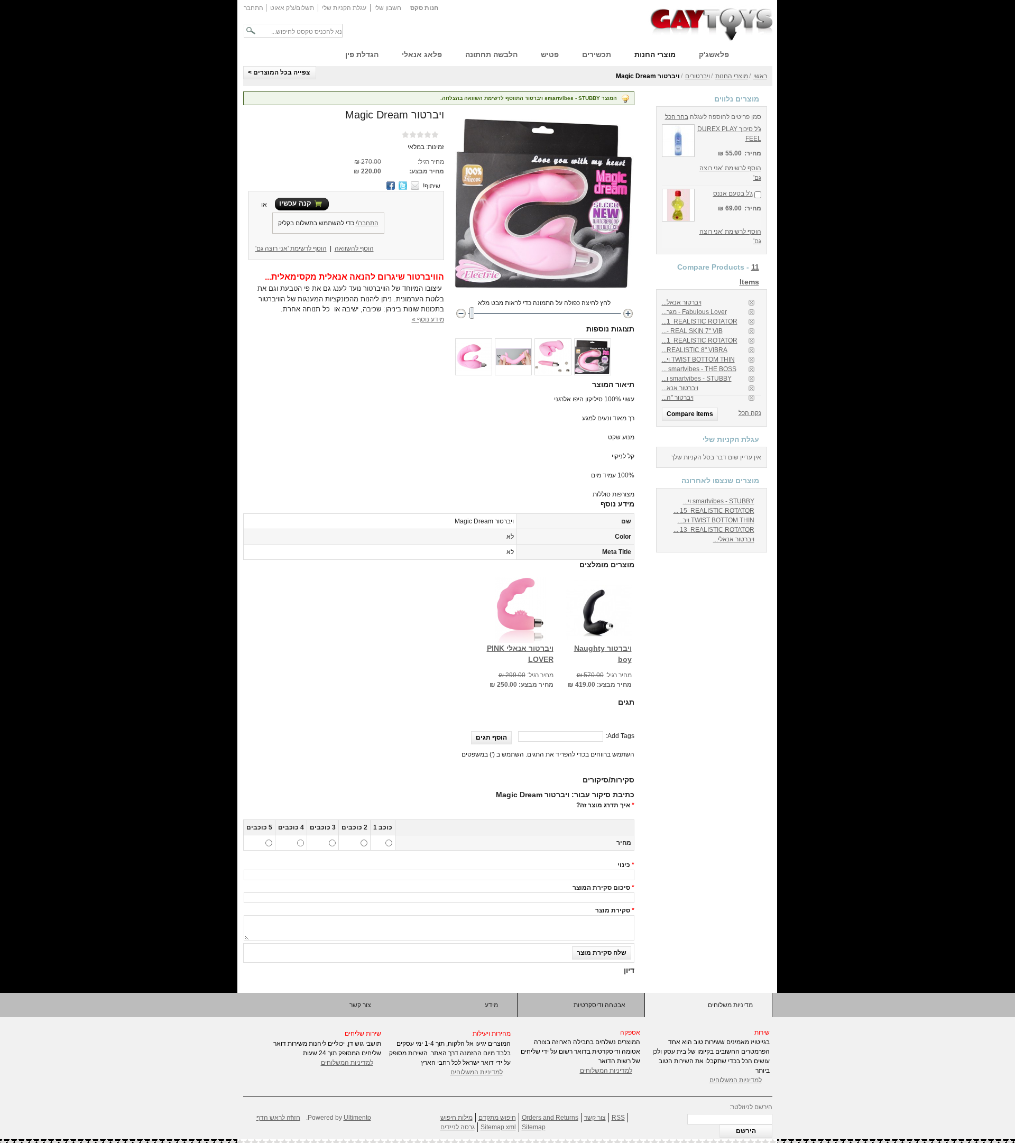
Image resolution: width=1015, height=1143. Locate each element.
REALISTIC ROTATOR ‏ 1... (699, 321)
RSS (618, 1117)
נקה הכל (750, 413)
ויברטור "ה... (678, 397)
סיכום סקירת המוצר (601, 887)
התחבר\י (367, 223)
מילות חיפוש (456, 1117)
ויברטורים (697, 76)
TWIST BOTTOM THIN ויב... (716, 520)
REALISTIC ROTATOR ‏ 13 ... (713, 529)
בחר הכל (676, 117)
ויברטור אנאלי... (733, 539)
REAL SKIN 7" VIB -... (692, 331)
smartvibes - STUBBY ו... (697, 378)
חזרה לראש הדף (278, 1117)
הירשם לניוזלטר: (751, 1107)
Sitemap (534, 1127)
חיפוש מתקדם (497, 1117)
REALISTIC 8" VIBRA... (694, 350)
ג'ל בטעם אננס (733, 193)
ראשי (760, 76)
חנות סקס (424, 8)
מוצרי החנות (731, 76)
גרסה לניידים (457, 1127)
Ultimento (357, 1117)
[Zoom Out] (461, 313)
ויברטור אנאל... (682, 302)
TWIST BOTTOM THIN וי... (698, 359)
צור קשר (360, 1005)
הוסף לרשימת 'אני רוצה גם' (291, 248)
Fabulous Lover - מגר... (694, 312)
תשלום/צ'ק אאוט (292, 8)
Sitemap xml (498, 1127)
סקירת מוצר (612, 910)
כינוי (623, 865)
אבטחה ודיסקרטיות (599, 1005)
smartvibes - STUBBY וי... (718, 501)
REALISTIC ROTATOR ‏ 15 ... (713, 510)
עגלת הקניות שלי (344, 8)
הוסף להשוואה (354, 248)
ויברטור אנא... (680, 388)
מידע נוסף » (428, 319)
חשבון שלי (387, 8)
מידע (491, 1005)
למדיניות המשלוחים (347, 1062)
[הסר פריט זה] (751, 303)
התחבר (253, 8)
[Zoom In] (628, 313)
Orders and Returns (550, 1117)
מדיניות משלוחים (730, 1005)
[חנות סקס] (711, 23)
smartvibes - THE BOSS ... (699, 369)
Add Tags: (620, 736)
